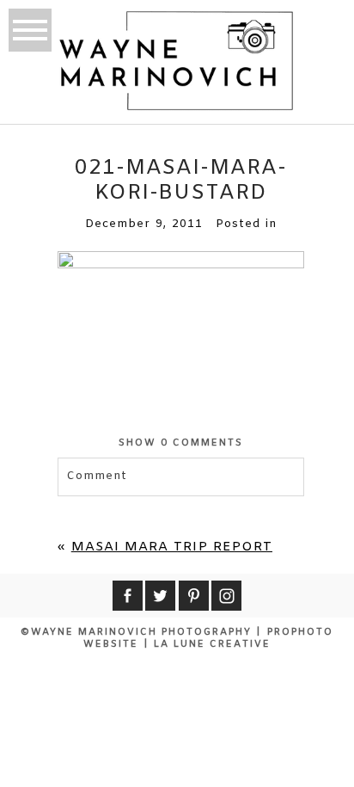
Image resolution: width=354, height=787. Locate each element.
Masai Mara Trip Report (171, 547)
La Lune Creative (212, 644)
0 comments (181, 443)
